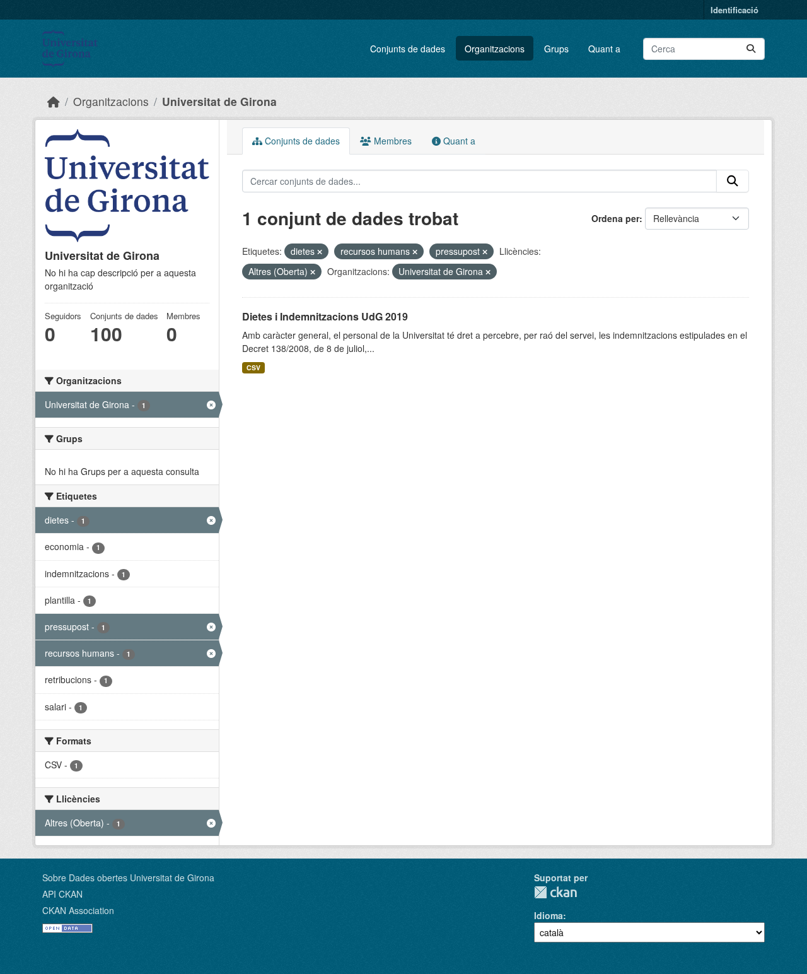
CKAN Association (78, 910)
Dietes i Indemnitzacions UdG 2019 (325, 316)
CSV (253, 367)
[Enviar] (750, 49)
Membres (391, 140)
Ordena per (615, 218)
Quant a (604, 48)
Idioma (548, 915)
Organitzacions (495, 48)
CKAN (555, 892)
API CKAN (62, 894)
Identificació (734, 10)
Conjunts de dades (407, 48)
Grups (556, 48)
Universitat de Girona (219, 101)
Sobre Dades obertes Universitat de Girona (128, 877)
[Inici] (53, 101)
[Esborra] (319, 252)
